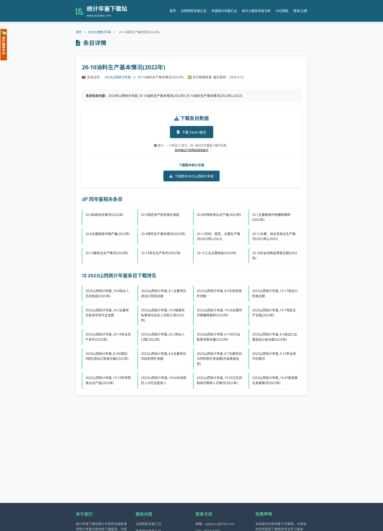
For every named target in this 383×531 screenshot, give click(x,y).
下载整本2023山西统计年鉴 (194, 176)
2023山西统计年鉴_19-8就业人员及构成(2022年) (107, 293)
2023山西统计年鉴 (99, 32)
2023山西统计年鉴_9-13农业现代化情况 (274, 356)
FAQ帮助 (282, 11)
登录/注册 (300, 11)
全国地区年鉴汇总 (193, 11)
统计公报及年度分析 (256, 11)
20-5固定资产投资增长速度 (160, 214)
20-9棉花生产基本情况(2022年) (163, 234)
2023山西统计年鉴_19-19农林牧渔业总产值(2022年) (108, 380)
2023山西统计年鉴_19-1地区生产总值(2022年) (274, 313)
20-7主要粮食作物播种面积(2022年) (271, 217)
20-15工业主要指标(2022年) (216, 253)
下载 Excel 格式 (194, 132)
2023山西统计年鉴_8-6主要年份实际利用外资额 (163, 356)
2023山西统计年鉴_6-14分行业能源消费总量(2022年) (218, 337)
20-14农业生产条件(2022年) (161, 253)
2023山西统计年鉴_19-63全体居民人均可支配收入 (164, 380)
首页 (173, 11)
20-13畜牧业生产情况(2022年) (106, 253)
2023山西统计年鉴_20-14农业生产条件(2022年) (108, 337)
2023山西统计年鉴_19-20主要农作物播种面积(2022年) (219, 313)
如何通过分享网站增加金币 (191, 150)
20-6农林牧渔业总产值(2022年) (219, 214)
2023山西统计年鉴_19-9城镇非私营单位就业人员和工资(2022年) (163, 315)
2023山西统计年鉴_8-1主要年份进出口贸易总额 (163, 293)
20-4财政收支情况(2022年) (104, 214)
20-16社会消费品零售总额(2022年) (274, 255)
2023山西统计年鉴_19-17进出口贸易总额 (275, 293)
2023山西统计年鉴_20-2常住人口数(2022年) (163, 337)
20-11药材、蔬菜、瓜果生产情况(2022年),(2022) (218, 236)
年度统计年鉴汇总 (224, 11)
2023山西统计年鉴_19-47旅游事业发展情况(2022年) (275, 380)
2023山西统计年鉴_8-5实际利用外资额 (219, 293)
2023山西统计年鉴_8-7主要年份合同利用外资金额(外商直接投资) (219, 358)
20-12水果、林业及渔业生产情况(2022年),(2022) (273, 236)
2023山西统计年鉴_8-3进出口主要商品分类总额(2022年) (274, 337)
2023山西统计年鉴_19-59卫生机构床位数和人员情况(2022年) (219, 380)
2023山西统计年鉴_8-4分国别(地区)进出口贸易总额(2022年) (106, 356)
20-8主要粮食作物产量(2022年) (107, 234)
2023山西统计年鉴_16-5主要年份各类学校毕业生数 (107, 313)
